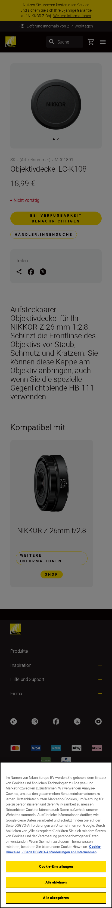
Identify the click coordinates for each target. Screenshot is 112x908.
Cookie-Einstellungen (56, 866)
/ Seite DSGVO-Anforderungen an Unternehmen (59, 852)
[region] (56, 835)
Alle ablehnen (56, 882)
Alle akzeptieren (56, 897)
